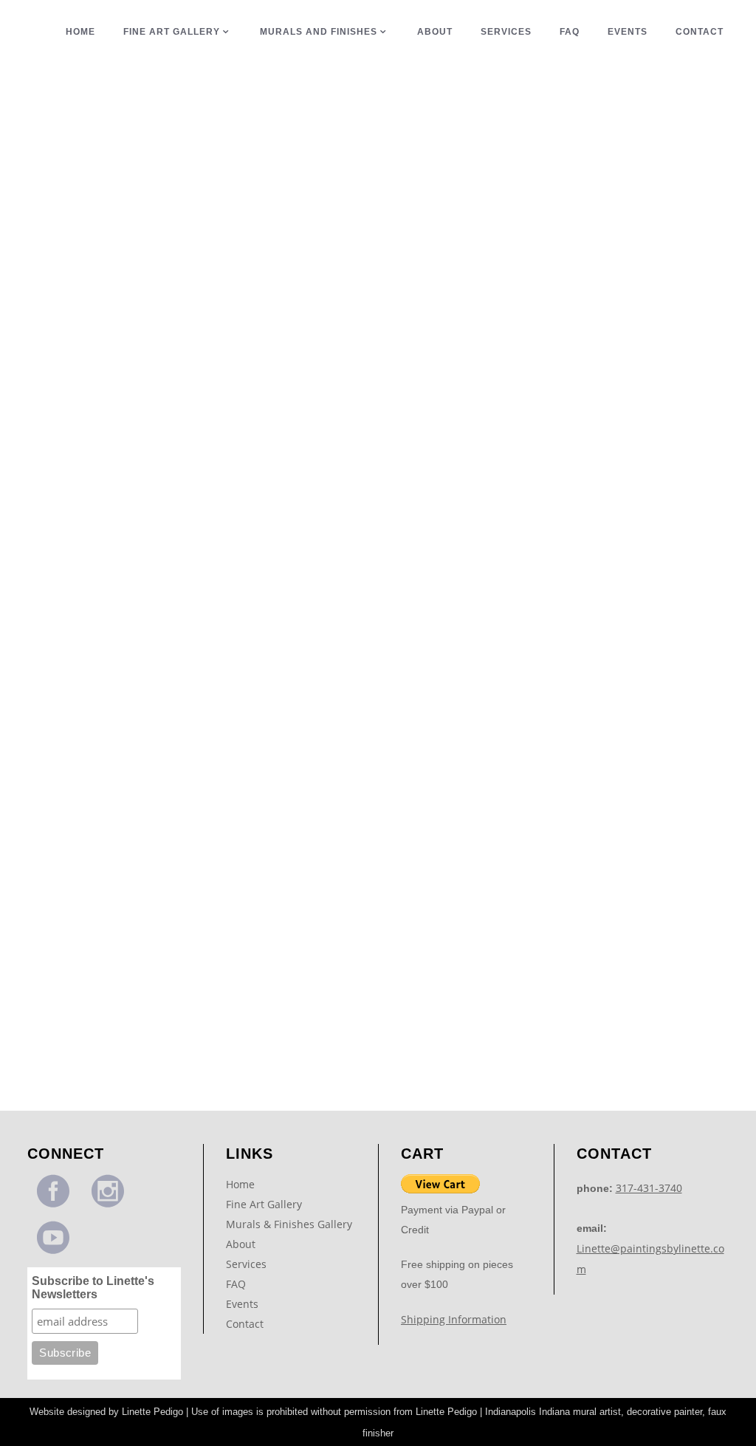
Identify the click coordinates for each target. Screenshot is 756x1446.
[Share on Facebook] (106, 411)
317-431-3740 (649, 1188)
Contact (245, 1324)
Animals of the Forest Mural (139, 1022)
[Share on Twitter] (123, 411)
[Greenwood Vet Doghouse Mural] (139, 209)
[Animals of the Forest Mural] (139, 885)
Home (240, 1184)
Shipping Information (453, 1319)
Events (242, 1304)
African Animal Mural (140, 684)
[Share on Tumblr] (157, 411)
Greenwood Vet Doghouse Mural (139, 346)
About (240, 1244)
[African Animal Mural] (139, 547)
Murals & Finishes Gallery (289, 1224)
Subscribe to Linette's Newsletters (93, 1288)
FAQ (236, 1284)
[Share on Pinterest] (172, 411)
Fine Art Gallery (264, 1204)
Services (246, 1264)
